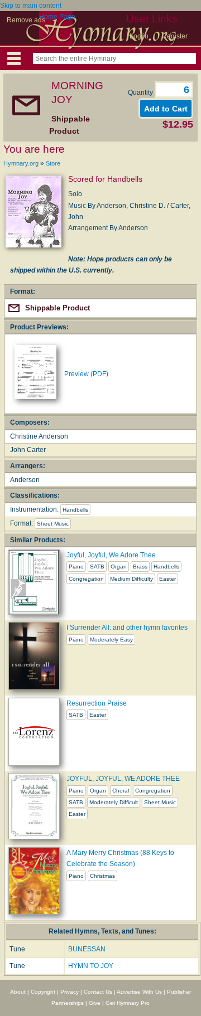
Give (94, 1003)
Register (175, 36)
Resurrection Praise (96, 703)
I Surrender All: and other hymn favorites (127, 627)
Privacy (69, 992)
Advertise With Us (139, 992)
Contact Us (98, 992)
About (18, 992)
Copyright (43, 992)
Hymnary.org (21, 163)
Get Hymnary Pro (128, 1003)
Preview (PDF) (86, 374)
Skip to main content (30, 5)
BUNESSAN (87, 949)
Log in (139, 36)
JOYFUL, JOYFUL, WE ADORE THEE (123, 778)
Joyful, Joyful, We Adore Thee (111, 555)
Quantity (141, 92)
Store (53, 163)
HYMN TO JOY (90, 966)
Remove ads (26, 20)
